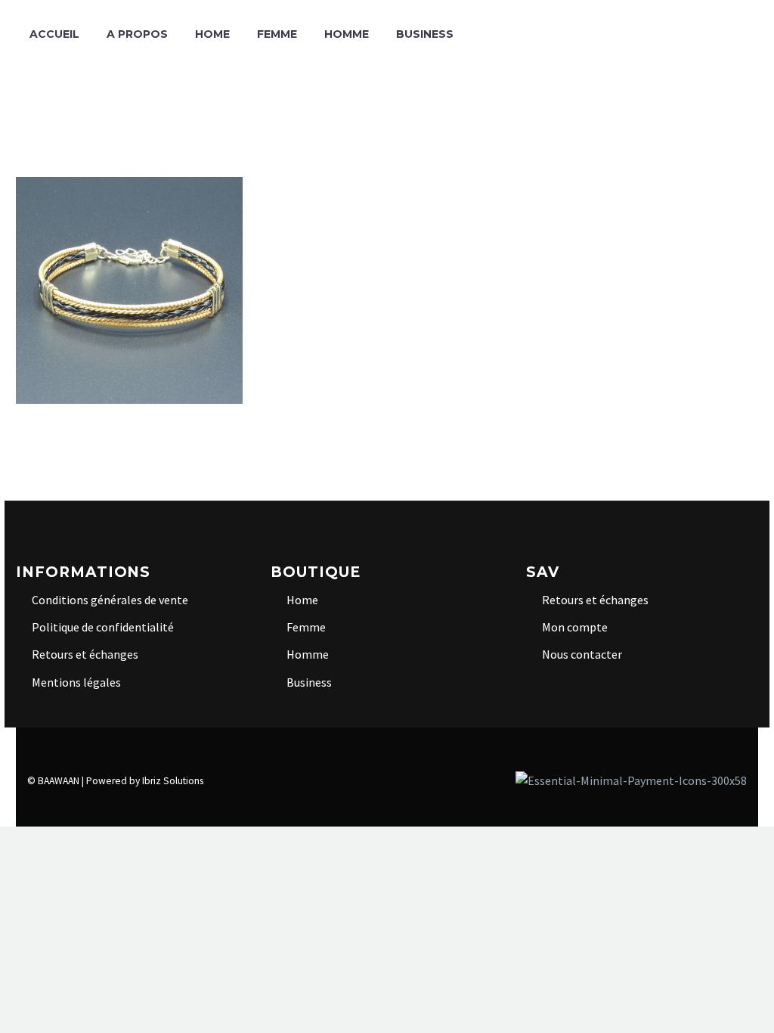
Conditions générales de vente (110, 599)
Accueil (54, 34)
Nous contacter (582, 654)
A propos (137, 34)
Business (425, 34)
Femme (277, 34)
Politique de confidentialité (103, 626)
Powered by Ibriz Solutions (144, 780)
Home (212, 34)
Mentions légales (76, 682)
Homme (346, 34)
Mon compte (575, 626)
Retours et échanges (85, 654)
